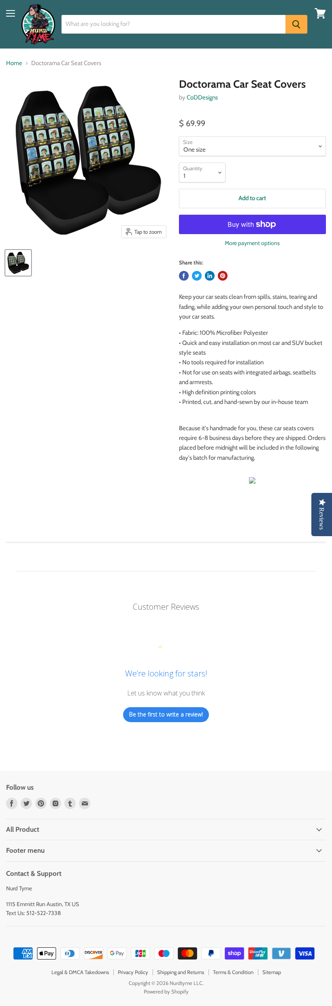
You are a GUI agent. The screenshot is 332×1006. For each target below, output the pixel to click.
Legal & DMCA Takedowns (80, 972)
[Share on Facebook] (184, 276)
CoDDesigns (202, 97)
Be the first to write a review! (166, 714)
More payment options (252, 243)
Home (14, 63)
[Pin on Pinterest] (223, 276)
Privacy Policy (133, 972)
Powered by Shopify (166, 991)
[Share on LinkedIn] (210, 276)
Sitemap (271, 972)
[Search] (296, 24)
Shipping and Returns (180, 972)
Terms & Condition (233, 972)
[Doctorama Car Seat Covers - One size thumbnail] (18, 263)
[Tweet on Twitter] (197, 276)
